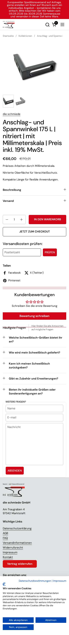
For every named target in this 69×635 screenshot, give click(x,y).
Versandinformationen (17, 543)
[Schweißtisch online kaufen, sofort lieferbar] (9, 24)
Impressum (10, 552)
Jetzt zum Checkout (34, 231)
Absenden (15, 470)
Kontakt (8, 557)
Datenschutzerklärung (17, 528)
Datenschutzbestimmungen (35, 580)
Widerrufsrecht (13, 547)
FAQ (5, 538)
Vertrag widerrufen (19, 564)
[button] (47, 24)
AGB (5, 533)
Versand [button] (8, 201)
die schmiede (11, 114)
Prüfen (50, 252)
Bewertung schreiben (34, 316)
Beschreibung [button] (12, 190)
